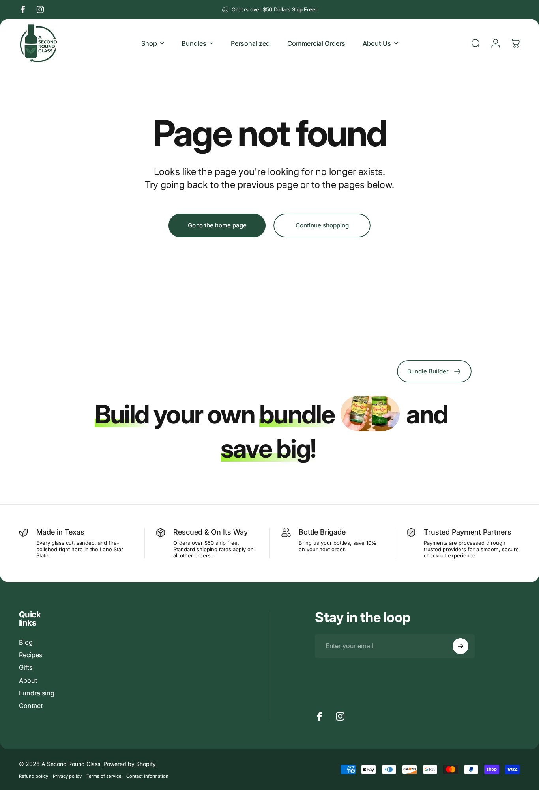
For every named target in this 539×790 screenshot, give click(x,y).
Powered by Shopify (129, 763)
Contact (31, 706)
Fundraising (36, 693)
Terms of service (104, 776)
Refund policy (33, 776)
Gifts (25, 667)
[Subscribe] (460, 646)
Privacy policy (67, 776)
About (28, 680)
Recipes (30, 655)
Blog (26, 642)
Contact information (147, 776)
